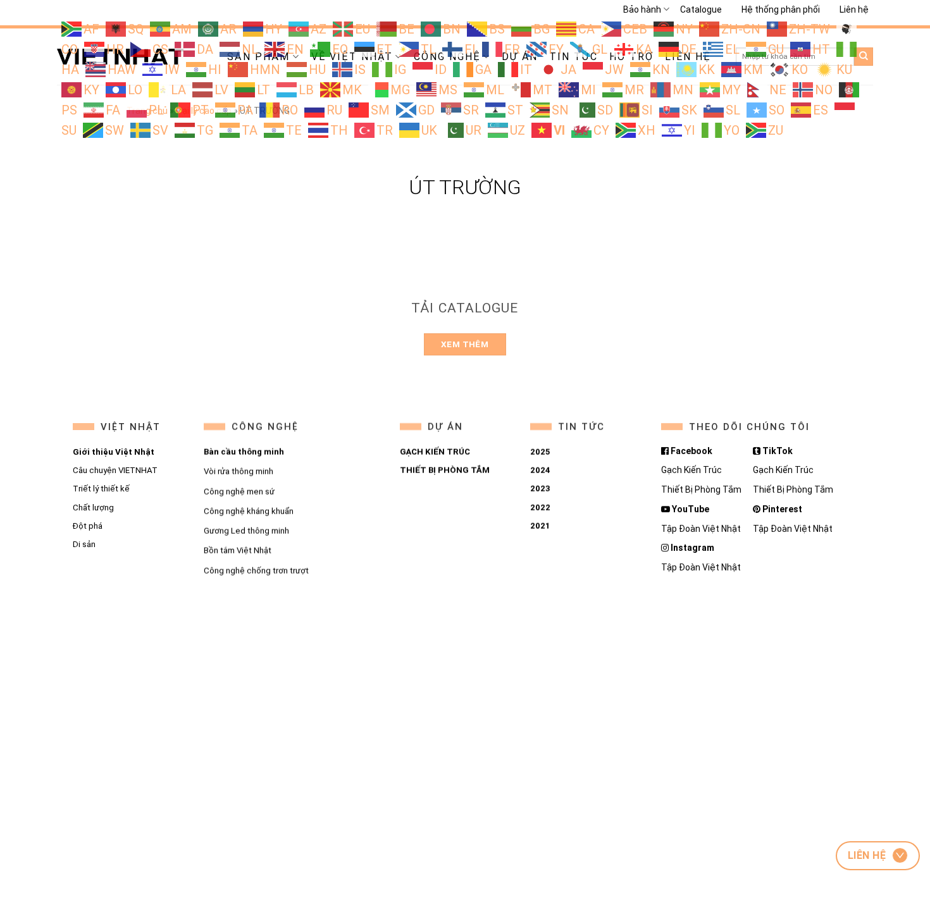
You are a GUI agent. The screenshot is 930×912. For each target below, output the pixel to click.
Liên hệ (854, 9)
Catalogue (701, 9)
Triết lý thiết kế (101, 488)
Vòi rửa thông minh (238, 471)
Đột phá (87, 526)
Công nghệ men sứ (238, 491)
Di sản (84, 544)
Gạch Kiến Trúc (691, 470)
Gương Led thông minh (245, 531)
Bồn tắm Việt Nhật (237, 550)
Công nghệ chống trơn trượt (255, 571)
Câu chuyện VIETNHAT (115, 470)
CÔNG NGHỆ (264, 427)
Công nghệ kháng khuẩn (248, 511)
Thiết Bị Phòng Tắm (701, 489)
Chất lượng (93, 507)
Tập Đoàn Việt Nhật (701, 529)
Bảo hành (642, 9)
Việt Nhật (131, 427)
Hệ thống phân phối (780, 9)
